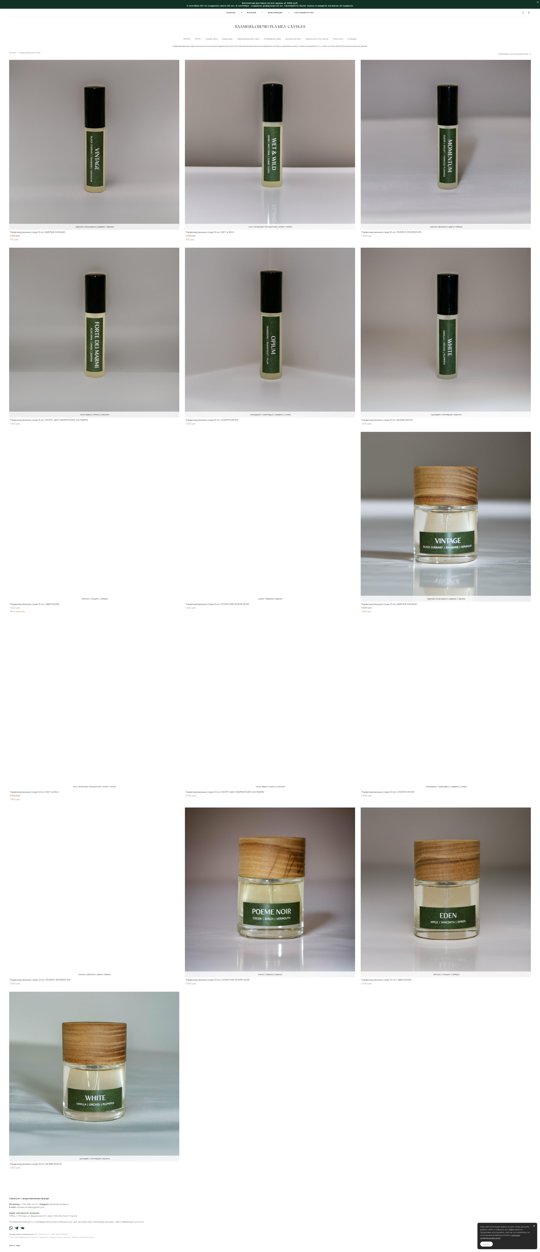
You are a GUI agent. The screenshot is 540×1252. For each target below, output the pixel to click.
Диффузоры (227, 39)
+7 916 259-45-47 (29, 1204)
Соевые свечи (211, 39)
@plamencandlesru (59, 1204)
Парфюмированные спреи (248, 39)
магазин (12, 53)
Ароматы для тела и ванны (317, 39)
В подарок (352, 39)
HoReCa (186, 39)
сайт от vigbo (14, 1245)
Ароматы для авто (293, 39)
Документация (87, 1237)
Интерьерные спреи (272, 39)
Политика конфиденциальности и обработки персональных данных (39, 1237)
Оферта (75, 1237)
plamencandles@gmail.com (30, 1207)
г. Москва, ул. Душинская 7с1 (31, 1216)
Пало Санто (338, 39)
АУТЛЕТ (198, 39)
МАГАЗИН (251, 13)
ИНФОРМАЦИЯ (275, 13)
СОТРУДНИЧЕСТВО (304, 13)
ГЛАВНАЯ (230, 13)
